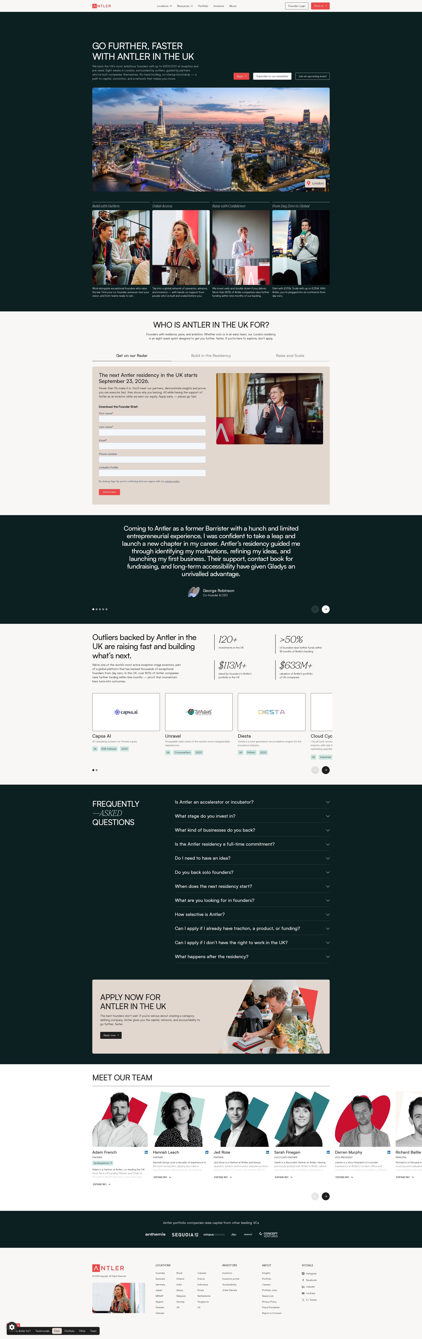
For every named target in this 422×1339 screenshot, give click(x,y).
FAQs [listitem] (82, 1331)
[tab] (131, 355)
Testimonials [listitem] (42, 1331)
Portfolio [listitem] (69, 1331)
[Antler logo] (108, 1268)
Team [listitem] (93, 1331)
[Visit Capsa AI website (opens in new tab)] (126, 722)
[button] (164, 6)
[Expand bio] (101, 1184)
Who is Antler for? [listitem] (20, 1331)
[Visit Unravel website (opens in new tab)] (199, 724)
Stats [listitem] (57, 1331)
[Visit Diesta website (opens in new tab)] (271, 724)
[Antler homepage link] (101, 6)
